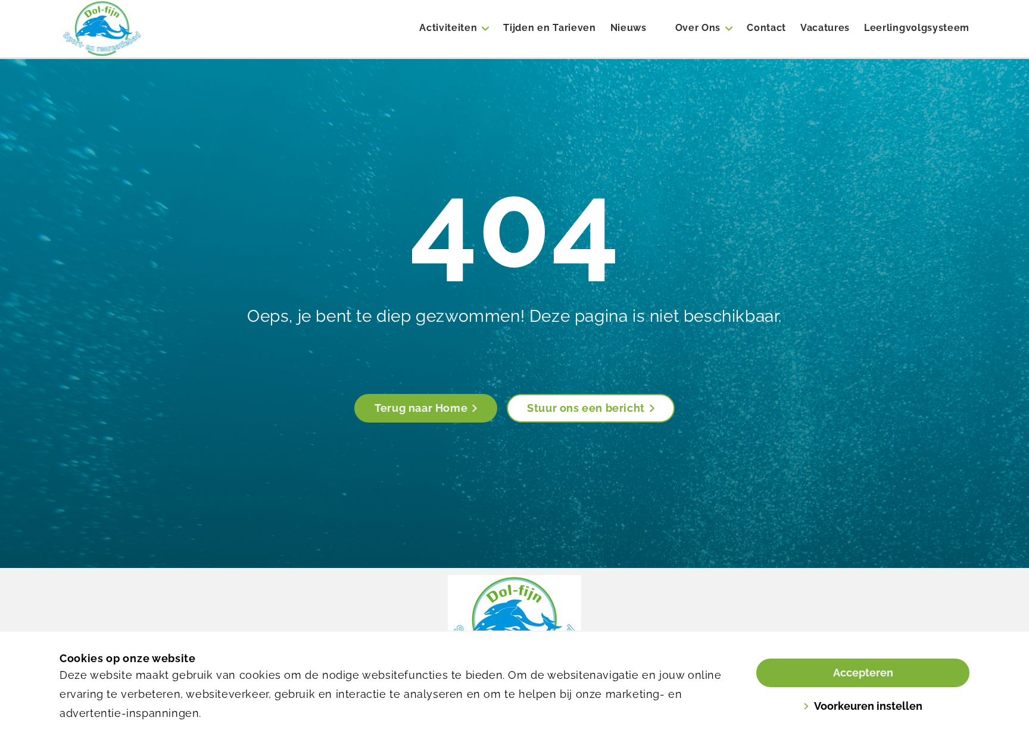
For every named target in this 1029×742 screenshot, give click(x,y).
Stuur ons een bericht (586, 408)
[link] (514, 620)
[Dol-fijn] (135, 28)
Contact (766, 27)
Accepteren (863, 672)
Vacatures (825, 27)
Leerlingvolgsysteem (916, 27)
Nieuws (628, 27)
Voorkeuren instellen (868, 706)
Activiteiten (448, 27)
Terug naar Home (421, 408)
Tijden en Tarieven (549, 27)
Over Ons (698, 27)
